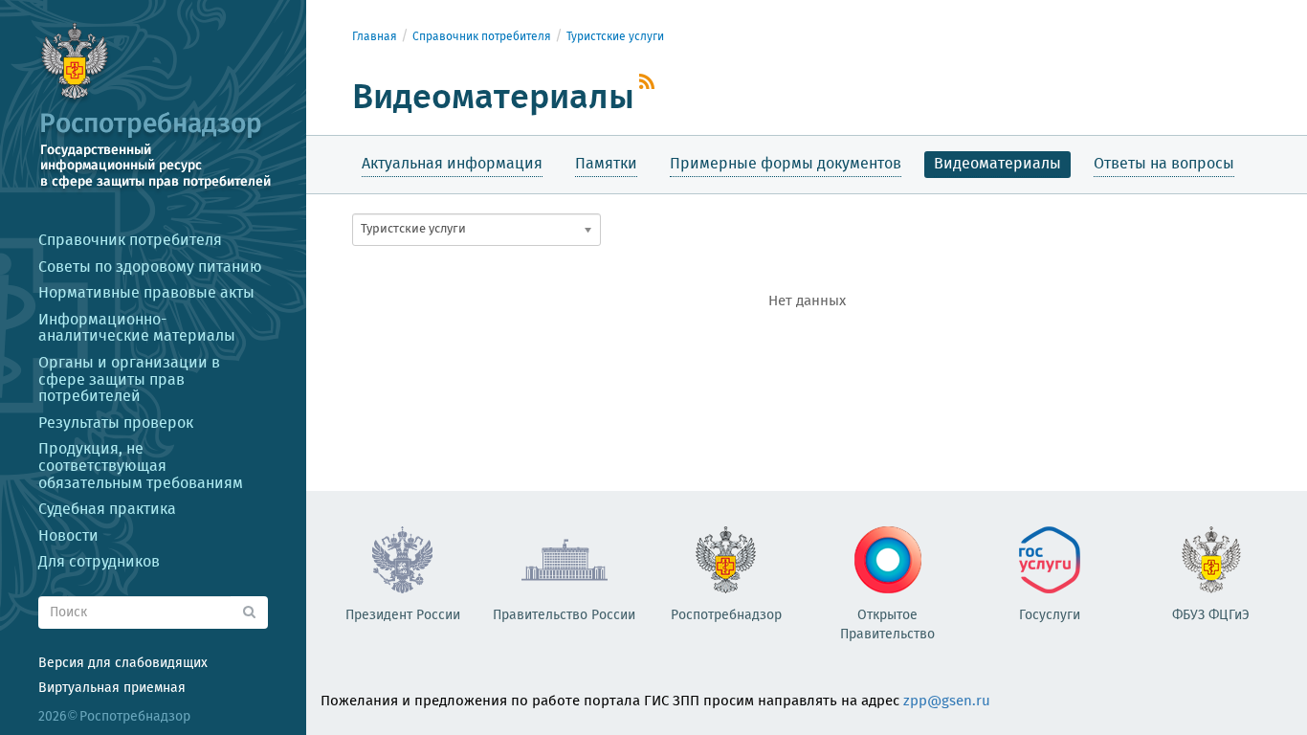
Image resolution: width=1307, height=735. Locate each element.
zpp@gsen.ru (946, 701)
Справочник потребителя (481, 37)
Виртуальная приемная (112, 688)
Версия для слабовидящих (123, 663)
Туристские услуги (615, 37)
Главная (374, 37)
